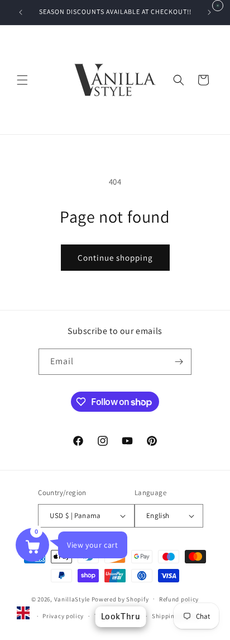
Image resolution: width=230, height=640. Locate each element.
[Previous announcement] (20, 12)
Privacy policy (63, 616)
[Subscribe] (178, 362)
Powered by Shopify (120, 599)
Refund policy (179, 599)
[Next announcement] (209, 12)
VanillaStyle (72, 599)
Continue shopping (115, 257)
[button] (22, 80)
